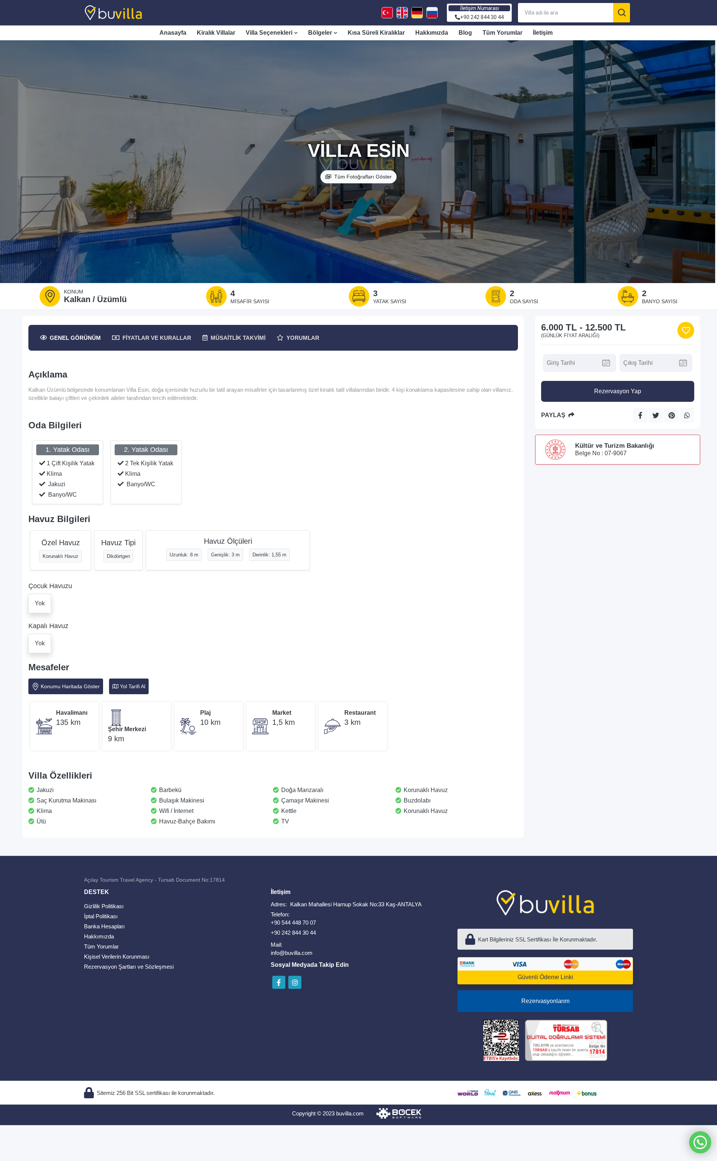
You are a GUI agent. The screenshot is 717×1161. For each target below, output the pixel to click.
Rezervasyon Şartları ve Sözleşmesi (129, 966)
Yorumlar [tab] (302, 338)
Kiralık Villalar (216, 33)
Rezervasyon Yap (617, 391)
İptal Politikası (101, 916)
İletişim (543, 33)
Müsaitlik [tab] (238, 338)
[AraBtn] (621, 12)
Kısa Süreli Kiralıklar (376, 33)
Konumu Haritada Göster (70, 686)
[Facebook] (278, 982)
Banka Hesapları (104, 926)
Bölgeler (320, 33)
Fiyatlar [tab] (156, 338)
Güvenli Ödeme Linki (545, 977)
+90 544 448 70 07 (293, 922)
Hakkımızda (431, 33)
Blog (465, 33)
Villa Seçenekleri (269, 33)
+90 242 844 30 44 (293, 932)
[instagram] (294, 982)
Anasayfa (172, 33)
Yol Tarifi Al (132, 686)
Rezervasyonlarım (545, 1001)
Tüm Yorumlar (502, 33)
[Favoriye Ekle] (685, 330)
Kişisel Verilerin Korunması (116, 956)
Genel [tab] (75, 338)
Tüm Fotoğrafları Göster (363, 177)
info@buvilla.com (292, 953)
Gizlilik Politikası (104, 906)
